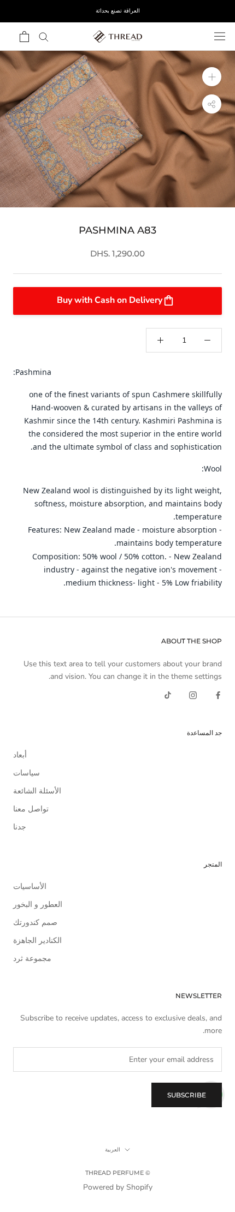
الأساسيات (29, 886)
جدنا (19, 827)
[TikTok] (168, 695)
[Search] (44, 36)
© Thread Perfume (117, 1173)
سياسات (26, 773)
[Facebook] (218, 695)
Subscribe (186, 1095)
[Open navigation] (219, 36)
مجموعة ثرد (32, 958)
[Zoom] (211, 76)
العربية (112, 1149)
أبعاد (20, 755)
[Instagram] (193, 695)
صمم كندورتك (35, 922)
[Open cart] (24, 36)
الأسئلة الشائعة (37, 791)
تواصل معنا (31, 809)
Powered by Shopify (117, 1187)
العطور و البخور (37, 904)
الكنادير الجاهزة (37, 940)
